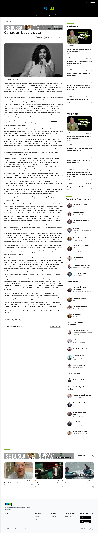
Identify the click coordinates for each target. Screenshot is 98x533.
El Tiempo (82, 15)
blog (41, 310)
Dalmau (54, 121)
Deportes (50, 15)
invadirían (59, 97)
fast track (15, 104)
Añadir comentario (55, 326)
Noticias (25, 15)
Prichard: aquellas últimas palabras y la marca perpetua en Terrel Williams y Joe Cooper (79, 87)
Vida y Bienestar (72, 15)
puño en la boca (46, 110)
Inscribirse (92, 2)
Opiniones (41, 15)
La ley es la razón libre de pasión (77, 99)
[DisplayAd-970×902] (33, 27)
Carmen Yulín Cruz (33, 131)
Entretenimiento (60, 15)
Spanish (37, 516)
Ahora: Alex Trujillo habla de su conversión (14, 482)
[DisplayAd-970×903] (39, 456)
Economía (33, 15)
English (37, 519)
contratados (8, 145)
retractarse (8, 102)
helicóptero (16, 164)
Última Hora (16, 15)
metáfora (29, 117)
